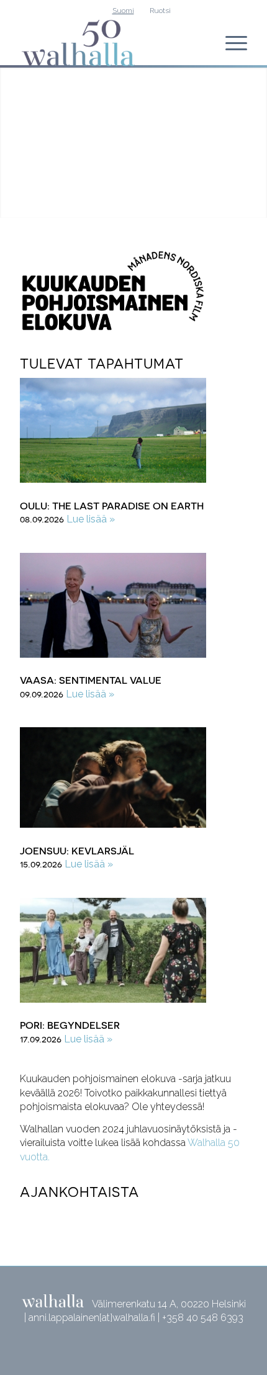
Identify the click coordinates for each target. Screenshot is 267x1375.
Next (242, 139)
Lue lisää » (90, 519)
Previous (24, 139)
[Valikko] (230, 43)
